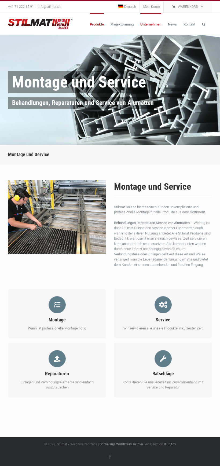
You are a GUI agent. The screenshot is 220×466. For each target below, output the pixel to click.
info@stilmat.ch (49, 7)
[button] (203, 24)
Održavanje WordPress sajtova (121, 444)
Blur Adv (170, 444)
